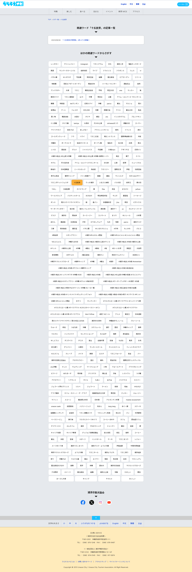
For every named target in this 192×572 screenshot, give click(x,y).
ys (123, 209)
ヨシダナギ (67, 77)
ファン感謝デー (85, 176)
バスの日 (117, 183)
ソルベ (78, 387)
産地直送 (126, 334)
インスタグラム (119, 117)
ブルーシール (135, 321)
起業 (131, 426)
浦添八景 (120, 64)
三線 (52, 229)
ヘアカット (72, 380)
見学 (81, 466)
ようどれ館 (79, 452)
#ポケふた (70, 255)
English (124, 4)
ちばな (121, 341)
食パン (95, 202)
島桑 (72, 466)
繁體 (137, 4)
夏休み (101, 466)
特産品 (62, 104)
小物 (105, 367)
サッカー (131, 90)
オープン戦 (98, 143)
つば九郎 (74, 327)
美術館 (103, 209)
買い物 (53, 117)
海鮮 (114, 334)
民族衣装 (113, 360)
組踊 (100, 77)
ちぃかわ (127, 229)
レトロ (53, 150)
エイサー (96, 459)
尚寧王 (128, 183)
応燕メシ (138, 150)
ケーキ (110, 439)
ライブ (94, 71)
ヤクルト (109, 479)
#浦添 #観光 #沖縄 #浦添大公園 (128, 242)
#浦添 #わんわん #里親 (93, 235)
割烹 (130, 341)
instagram (84, 64)
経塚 (124, 163)
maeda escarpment (133, 400)
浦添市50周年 (97, 321)
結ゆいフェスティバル (88, 209)
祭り (52, 459)
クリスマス (92, 373)
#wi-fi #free (89, 314)
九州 (108, 222)
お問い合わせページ (85, 562)
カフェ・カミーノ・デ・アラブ (75, 393)
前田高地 (70, 406)
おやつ (78, 301)
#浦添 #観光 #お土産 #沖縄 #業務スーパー (93, 156)
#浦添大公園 (66, 248)
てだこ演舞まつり (85, 413)
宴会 (90, 341)
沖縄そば (62, 459)
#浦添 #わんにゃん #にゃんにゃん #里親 (125, 235)
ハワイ (82, 136)
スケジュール (96, 327)
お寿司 (80, 347)
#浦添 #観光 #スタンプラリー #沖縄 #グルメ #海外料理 (73, 281)
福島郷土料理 (83, 400)
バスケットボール (73, 196)
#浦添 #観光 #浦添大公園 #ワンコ (97, 242)
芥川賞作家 (65, 163)
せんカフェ (55, 354)
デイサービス (56, 426)
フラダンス (120, 71)
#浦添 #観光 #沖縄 (93, 275)
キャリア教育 (71, 433)
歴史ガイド (55, 97)
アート (63, 110)
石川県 (120, 143)
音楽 (129, 354)
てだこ (77, 90)
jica (117, 202)
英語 (117, 156)
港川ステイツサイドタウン (70, 202)
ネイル (85, 380)
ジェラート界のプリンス (60, 387)
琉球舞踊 (63, 229)
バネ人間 (86, 229)
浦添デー (113, 209)
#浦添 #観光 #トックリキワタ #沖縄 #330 (66, 275)
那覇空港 (107, 110)
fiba (103, 189)
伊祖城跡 (119, 446)
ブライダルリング (135, 367)
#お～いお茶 (116, 248)
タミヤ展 (65, 123)
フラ (72, 136)
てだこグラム (98, 64)
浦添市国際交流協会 (58, 360)
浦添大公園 (104, 472)
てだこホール (93, 452)
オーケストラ (66, 143)
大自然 (139, 248)
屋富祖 (125, 196)
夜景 (116, 387)
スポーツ (82, 439)
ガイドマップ (81, 189)
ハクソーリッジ (85, 406)
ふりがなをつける (88, 523)
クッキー (124, 393)
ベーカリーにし (56, 419)
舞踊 (52, 104)
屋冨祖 (63, 222)
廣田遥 (74, 229)
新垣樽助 (55, 255)
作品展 (100, 150)
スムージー (137, 393)
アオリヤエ (125, 150)
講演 (122, 426)
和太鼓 (115, 459)
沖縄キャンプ (128, 327)
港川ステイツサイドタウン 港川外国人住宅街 (68, 321)
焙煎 (118, 433)
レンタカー (55, 64)
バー (139, 354)
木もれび (137, 387)
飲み (139, 143)
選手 (107, 327)
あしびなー (84, 130)
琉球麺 (79, 373)
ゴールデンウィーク (58, 136)
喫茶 (126, 202)
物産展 (54, 84)
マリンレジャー (69, 64)
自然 (138, 84)
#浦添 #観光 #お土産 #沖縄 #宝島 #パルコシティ (123, 275)
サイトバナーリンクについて (119, 562)
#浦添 (111, 262)
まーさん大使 (61, 479)
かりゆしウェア (96, 222)
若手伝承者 (55, 176)
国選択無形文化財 (98, 393)
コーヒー (138, 433)
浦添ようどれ (109, 452)
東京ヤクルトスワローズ (60, 452)
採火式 (118, 413)
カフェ (122, 419)
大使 (67, 90)
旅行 (139, 130)
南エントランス (109, 136)
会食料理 (101, 341)
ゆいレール (126, 215)
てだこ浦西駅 (69, 97)
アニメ (117, 314)
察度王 (127, 314)
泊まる (96, 11)
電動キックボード (134, 64)
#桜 (105, 248)
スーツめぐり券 (57, 446)
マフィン (55, 400)
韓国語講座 (89, 90)
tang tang (112, 406)
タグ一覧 (56, 19)
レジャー (138, 439)
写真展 (78, 77)
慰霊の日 (110, 90)
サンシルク (119, 176)
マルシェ (129, 104)
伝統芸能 (138, 169)
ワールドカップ (56, 196)
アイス (118, 110)
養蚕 (98, 176)
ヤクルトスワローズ (133, 466)
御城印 (53, 169)
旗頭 (86, 459)
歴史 (116, 327)
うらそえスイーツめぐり (88, 419)
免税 (139, 110)
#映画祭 (55, 235)
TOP (49, 19)
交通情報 (74, 222)
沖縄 (99, 104)
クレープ (69, 354)
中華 (90, 97)
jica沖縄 (53, 367)
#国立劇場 (85, 255)
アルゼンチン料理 (112, 400)
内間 (96, 110)
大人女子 (103, 334)
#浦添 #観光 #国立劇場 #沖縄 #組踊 (123, 288)
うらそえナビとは (68, 562)
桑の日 (138, 183)
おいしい (132, 479)
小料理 (138, 215)
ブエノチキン (136, 117)
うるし (54, 189)
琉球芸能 (90, 77)
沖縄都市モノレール (116, 321)
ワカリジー (105, 169)
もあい (97, 380)
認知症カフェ (136, 419)
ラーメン (105, 387)
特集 (56, 11)
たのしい (127, 472)
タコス (80, 341)
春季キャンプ (69, 176)
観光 (118, 104)
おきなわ (89, 196)
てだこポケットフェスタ (59, 183)
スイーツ (67, 472)
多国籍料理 (107, 202)
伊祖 (128, 169)
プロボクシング (95, 426)
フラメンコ (107, 71)
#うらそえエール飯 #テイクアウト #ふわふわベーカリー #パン (77, 308)
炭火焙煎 (107, 433)
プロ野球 (54, 472)
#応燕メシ (136, 255)
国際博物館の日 (126, 136)
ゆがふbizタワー (135, 176)
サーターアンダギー (57, 209)
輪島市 (110, 143)
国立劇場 (111, 77)
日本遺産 (138, 314)
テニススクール (114, 347)
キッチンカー (92, 301)
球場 (64, 327)
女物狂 (71, 413)
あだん (53, 222)
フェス (132, 71)
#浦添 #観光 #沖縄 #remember (130, 262)
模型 (97, 117)
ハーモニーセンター (109, 84)
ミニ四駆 (54, 123)
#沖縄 (78, 248)
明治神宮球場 (102, 196)
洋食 (114, 373)
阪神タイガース (82, 143)
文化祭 (106, 163)
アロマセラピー (78, 360)
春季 (139, 327)
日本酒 (97, 400)
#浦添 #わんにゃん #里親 (60, 301)
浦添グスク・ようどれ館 (100, 446)
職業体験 (65, 117)
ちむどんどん (56, 242)
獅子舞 (70, 419)
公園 (109, 97)
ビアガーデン (124, 77)
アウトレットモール (101, 130)
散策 (139, 472)
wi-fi (81, 97)
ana (120, 90)
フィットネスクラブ (133, 347)
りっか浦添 (90, 183)
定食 (111, 341)
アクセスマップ (100, 562)
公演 (115, 163)
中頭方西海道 (135, 446)
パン (127, 413)
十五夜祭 (64, 19)
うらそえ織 (75, 459)
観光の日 (129, 110)
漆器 (113, 189)
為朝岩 (93, 169)
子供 (83, 222)
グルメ (74, 150)
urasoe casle (56, 406)
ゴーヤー (138, 123)
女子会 (109, 380)
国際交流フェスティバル (132, 360)
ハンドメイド (69, 334)
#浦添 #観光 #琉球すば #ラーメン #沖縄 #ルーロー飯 (75, 288)
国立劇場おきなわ (57, 466)
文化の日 (86, 110)
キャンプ (86, 479)
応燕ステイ (88, 104)
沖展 (139, 136)
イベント (109, 11)
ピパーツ (54, 373)
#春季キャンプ (79, 262)
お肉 (139, 341)
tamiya (76, 123)
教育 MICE (122, 11)
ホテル (53, 163)
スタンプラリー (71, 235)
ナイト (138, 156)
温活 (92, 360)
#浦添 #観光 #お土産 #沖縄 (61, 156)
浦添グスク (137, 222)
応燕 (130, 143)
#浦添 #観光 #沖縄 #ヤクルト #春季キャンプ (74, 268)
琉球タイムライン (118, 255)
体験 (91, 466)
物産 (117, 222)
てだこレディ (136, 459)
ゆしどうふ (55, 341)
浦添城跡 (137, 452)
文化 (109, 64)
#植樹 (97, 248)
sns (107, 117)
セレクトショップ (87, 334)
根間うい (100, 255)
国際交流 (117, 169)
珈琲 (127, 433)
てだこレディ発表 (104, 413)
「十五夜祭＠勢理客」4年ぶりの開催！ (76, 40)
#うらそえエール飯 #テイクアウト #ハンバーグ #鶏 (122, 301)
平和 (100, 90)
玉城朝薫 (66, 189)
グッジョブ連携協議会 (90, 433)
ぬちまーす (67, 373)
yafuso (137, 189)
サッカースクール (96, 347)
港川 (139, 104)
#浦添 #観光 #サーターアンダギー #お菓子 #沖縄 (121, 281)
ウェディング (77, 367)
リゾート (138, 77)
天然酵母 (138, 413)
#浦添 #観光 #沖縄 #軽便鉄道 (123, 268)
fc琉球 (86, 123)
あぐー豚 (125, 406)
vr (140, 71)
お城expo (111, 150)
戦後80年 (91, 84)
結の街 (72, 209)
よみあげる (103, 523)
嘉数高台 (127, 84)
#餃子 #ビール (104, 314)
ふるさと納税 (104, 183)
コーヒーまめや (108, 419)
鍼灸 (101, 360)
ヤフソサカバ (56, 130)
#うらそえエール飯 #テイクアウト (125, 308)
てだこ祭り (124, 452)
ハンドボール (97, 439)
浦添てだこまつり (77, 446)
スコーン (68, 400)
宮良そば (70, 130)
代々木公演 (98, 123)
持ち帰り (54, 347)
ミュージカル (136, 163)
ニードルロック (80, 169)
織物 (108, 176)
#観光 (87, 248)
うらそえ (54, 334)
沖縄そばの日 (73, 242)
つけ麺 (138, 373)
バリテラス (123, 380)
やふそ (115, 196)
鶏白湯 (104, 373)
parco (109, 104)
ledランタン (74, 104)
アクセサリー (56, 380)
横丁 (127, 156)
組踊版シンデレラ (57, 413)
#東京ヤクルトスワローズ (60, 262)
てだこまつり (123, 439)
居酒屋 (63, 150)
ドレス (64, 367)
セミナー (137, 380)
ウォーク (54, 327)
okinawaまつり (112, 123)
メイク (80, 354)
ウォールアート (117, 367)
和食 (126, 387)
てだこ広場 (94, 136)
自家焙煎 (84, 71)
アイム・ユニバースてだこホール (86, 163)
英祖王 (128, 248)
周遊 (52, 71)
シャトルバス (87, 150)
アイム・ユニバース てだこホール (129, 97)
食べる (82, 11)
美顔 (91, 354)
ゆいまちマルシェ (101, 229)
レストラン (126, 373)
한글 (144, 4)
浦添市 (64, 215)
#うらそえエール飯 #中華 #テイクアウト (65, 314)
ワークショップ (92, 367)
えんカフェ (71, 426)
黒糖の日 (126, 123)
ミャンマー (111, 426)
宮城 (71, 439)
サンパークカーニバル (67, 71)
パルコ (138, 229)
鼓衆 (106, 459)
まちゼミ (125, 189)
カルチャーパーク (135, 209)
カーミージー (87, 215)
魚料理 (138, 334)
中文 (131, 4)
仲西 (62, 439)
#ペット (53, 248)
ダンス (53, 202)
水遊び (76, 117)
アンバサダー (55, 90)
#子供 (116, 229)
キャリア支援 (56, 433)
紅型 (124, 459)
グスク (53, 215)
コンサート (102, 215)
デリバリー (68, 347)
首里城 (53, 110)
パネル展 (54, 77)
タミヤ (87, 117)
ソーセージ (137, 196)
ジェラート (91, 387)
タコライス (68, 341)
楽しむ (69, 11)
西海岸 (74, 215)
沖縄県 (53, 143)
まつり (114, 215)
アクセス (136, 11)
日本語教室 (65, 169)
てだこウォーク (116, 354)
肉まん (99, 406)
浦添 (82, 426)
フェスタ (74, 110)
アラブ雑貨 (55, 393)
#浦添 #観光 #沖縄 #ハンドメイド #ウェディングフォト (71, 294)
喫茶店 (100, 97)
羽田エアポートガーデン (72, 84)
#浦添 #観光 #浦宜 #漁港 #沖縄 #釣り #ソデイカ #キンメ (120, 294)
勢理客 (113, 393)
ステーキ (137, 406)
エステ (101, 354)
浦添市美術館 (115, 466)
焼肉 (116, 130)
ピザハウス (137, 202)
